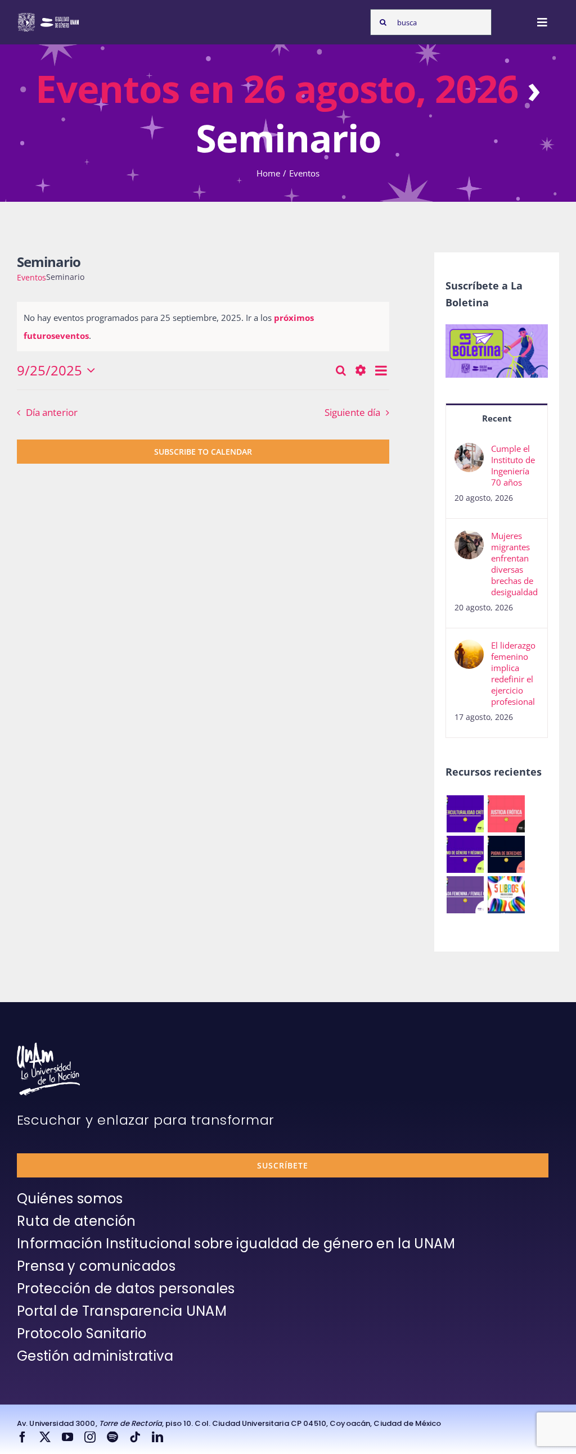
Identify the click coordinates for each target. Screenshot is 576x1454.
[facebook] (22, 1437)
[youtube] (67, 1437)
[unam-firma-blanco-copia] (48, 1046)
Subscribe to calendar (203, 451)
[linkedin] (157, 1437)
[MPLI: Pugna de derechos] (506, 854)
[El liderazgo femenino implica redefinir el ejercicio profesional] (469, 648)
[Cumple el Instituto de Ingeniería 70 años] (469, 452)
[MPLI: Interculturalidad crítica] (465, 814)
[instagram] (90, 1437)
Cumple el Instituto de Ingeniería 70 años (513, 465)
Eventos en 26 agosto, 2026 (276, 88)
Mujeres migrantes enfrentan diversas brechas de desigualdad (514, 563)
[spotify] (112, 1437)
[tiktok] (135, 1437)
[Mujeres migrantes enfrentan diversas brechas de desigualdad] (469, 539)
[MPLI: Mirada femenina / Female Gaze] (465, 895)
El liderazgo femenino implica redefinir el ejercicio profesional (513, 673)
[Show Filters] (360, 370)
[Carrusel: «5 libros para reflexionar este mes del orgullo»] (506, 895)
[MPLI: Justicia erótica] (506, 814)
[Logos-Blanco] (48, 15)
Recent (497, 418)
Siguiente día (352, 412)
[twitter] (45, 1437)
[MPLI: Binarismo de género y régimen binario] (465, 854)
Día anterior (52, 412)
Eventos (31, 277)
